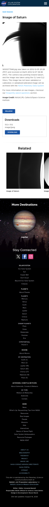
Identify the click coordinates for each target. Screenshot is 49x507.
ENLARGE (8, 111)
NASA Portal (24, 467)
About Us (24, 450)
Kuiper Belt (25, 275)
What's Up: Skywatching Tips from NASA (24, 410)
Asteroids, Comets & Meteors (24, 383)
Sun (24, 272)
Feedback (24, 455)
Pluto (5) (24, 378)
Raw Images (8, 12)
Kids (24, 425)
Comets (24, 399)
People (24, 419)
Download (12, 132)
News (24, 407)
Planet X (24, 345)
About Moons (24, 353)
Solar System (24, 265)
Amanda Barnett (30, 488)
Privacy (24, 458)
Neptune (24, 320)
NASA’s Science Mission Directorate (24, 484)
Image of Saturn (12, 191)
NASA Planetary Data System (31, 86)
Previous (5, 223)
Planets (24, 289)
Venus (24, 302)
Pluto (24, 326)
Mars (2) (24, 363)
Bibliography (24, 453)
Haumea (24, 335)
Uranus (24, 317)
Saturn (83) (24, 369)
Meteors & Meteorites (25, 393)
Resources (24, 413)
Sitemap (24, 470)
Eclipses (25, 284)
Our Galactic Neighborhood (12, 8)
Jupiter (24, 237)
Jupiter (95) (24, 366)
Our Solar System (24, 269)
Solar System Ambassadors (24, 434)
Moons (24, 350)
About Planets (24, 292)
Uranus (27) (24, 372)
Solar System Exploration (12, 3)
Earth (25, 305)
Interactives (24, 428)
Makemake (24, 332)
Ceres (24, 329)
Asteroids (24, 396)
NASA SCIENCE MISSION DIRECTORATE (24, 464)
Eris (24, 338)
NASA (3, 3)
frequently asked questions (18, 93)
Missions (24, 422)
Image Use (24, 461)
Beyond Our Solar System (24, 281)
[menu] (45, 3)
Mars (24, 308)
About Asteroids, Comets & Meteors (24, 386)
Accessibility (24, 473)
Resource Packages (24, 437)
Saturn (24, 314)
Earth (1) (24, 360)
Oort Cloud (24, 278)
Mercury (25, 299)
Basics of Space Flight (24, 431)
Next (44, 223)
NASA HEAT (24, 440)
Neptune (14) (24, 375)
